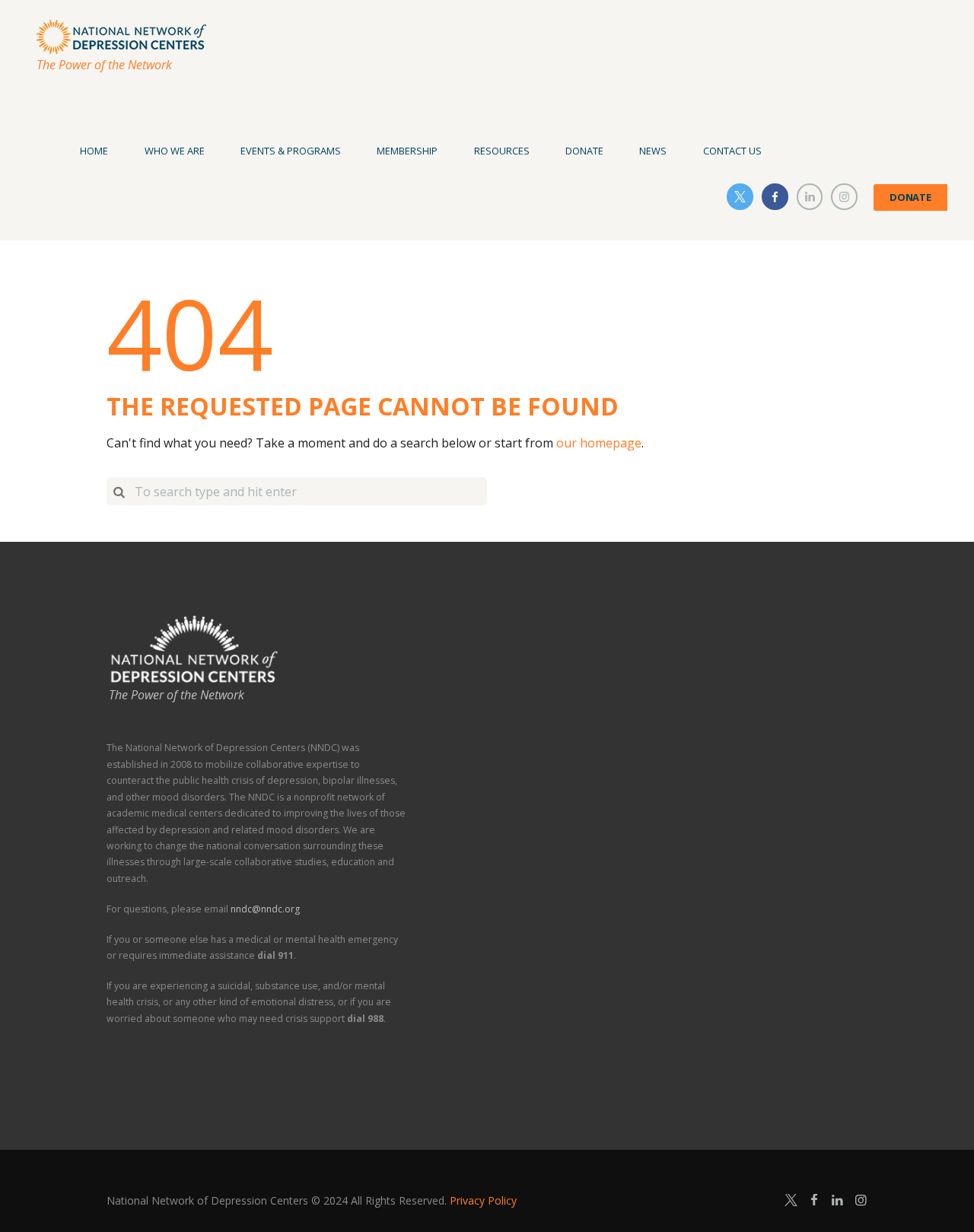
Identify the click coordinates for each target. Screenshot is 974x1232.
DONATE (910, 197)
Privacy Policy (483, 1200)
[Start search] (119, 491)
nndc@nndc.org (265, 909)
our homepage (598, 443)
